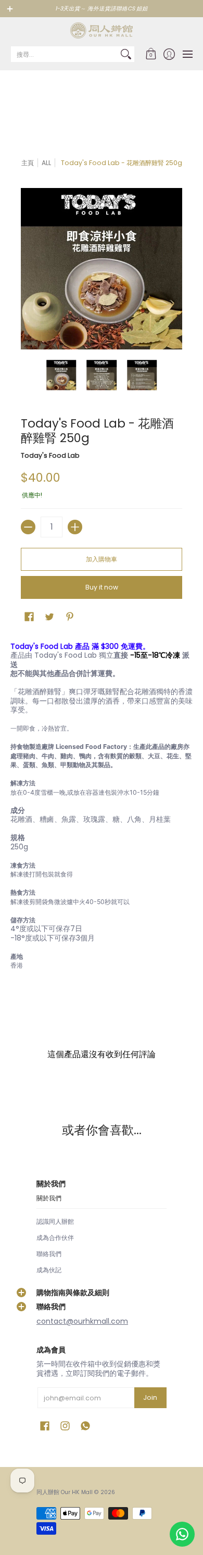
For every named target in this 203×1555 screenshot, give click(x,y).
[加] (75, 527)
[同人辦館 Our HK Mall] (101, 30)
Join (150, 1397)
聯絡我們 (48, 1253)
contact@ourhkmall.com (82, 1321)
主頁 (27, 162)
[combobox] (64, 54)
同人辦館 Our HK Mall (64, 1492)
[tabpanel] (101, 808)
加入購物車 (101, 559)
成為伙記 (48, 1269)
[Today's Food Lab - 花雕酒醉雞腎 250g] (61, 375)
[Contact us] (182, 1534)
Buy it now (101, 587)
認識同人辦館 (55, 1221)
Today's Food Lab (50, 455)
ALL (46, 162)
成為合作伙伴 (55, 1237)
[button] (151, 54)
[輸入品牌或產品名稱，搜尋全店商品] (126, 54)
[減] (28, 527)
